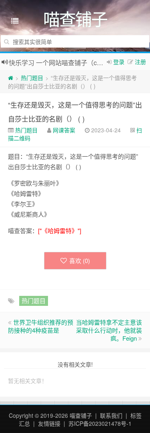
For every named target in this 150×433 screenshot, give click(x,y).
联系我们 (111, 415)
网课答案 (64, 130)
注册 (140, 62)
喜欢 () (79, 260)
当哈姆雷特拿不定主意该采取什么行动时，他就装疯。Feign (109, 330)
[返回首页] (10, 78)
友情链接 (49, 423)
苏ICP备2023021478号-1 (100, 423)
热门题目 (32, 78)
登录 (118, 62)
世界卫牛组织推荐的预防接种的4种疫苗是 (40, 326)
